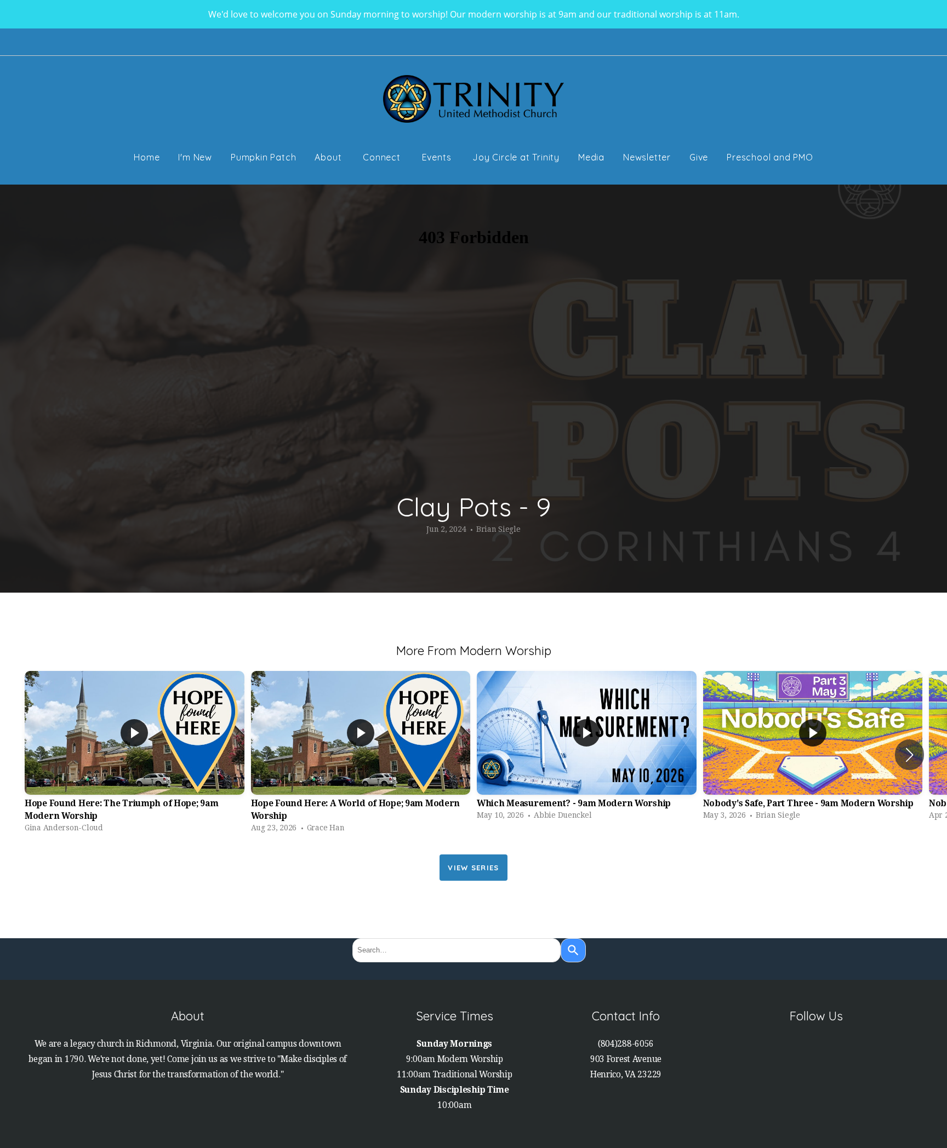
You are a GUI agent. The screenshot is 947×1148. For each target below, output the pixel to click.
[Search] (573, 950)
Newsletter (647, 157)
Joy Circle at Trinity (516, 157)
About (329, 157)
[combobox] (456, 950)
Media (591, 157)
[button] (909, 755)
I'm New (195, 157)
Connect (383, 157)
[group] (134, 754)
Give (698, 157)
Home (146, 157)
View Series (473, 867)
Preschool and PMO (770, 157)
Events (438, 157)
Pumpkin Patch (263, 157)
